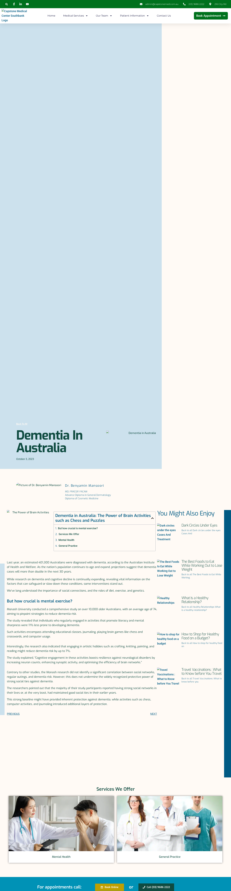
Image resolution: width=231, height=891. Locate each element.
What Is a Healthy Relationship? (195, 600)
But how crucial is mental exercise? (78, 528)
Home (51, 15)
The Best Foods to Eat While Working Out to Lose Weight (202, 565)
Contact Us (164, 15)
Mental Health (66, 540)
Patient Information (132, 15)
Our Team (102, 15)
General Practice (68, 545)
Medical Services (73, 15)
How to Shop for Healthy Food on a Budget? (200, 636)
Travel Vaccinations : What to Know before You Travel (202, 671)
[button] (6, 4)
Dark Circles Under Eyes (199, 525)
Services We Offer (69, 534)
